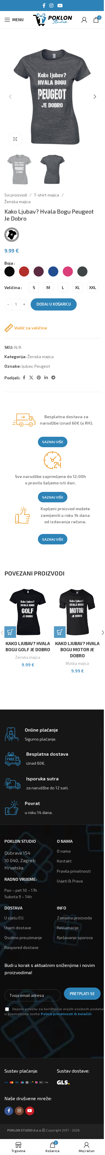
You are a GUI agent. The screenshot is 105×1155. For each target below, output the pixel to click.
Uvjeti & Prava (70, 880)
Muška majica (77, 663)
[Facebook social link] (44, 5)
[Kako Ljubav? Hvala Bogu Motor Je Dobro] (77, 612)
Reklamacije (68, 927)
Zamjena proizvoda (74, 917)
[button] (10, 96)
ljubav (27, 366)
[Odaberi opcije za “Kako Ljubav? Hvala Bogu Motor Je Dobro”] (60, 632)
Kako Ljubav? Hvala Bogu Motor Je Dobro (77, 649)
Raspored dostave (21, 947)
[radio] (9, 271)
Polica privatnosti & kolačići (66, 1014)
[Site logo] (52, 19)
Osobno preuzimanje (23, 937)
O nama (64, 851)
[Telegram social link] (53, 378)
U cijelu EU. (14, 917)
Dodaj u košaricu (53, 304)
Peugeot (42, 366)
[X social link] (31, 378)
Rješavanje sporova (75, 937)
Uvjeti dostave (17, 927)
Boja (8, 263)
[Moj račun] (84, 20)
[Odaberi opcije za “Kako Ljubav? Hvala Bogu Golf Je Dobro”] (10, 632)
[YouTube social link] (59, 5)
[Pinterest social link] (39, 378)
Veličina (12, 287)
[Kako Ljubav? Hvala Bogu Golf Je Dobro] (27, 612)
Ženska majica (17, 201)
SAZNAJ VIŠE (52, 442)
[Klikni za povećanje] (15, 139)
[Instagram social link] (51, 5)
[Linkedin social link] (46, 378)
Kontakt (64, 860)
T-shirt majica (46, 194)
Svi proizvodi (15, 194)
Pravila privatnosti (74, 871)
